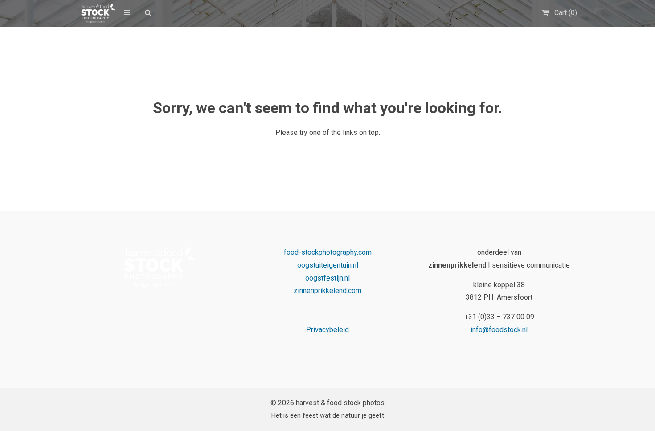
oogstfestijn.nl (327, 278)
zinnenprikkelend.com (327, 290)
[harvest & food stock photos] (96, 13)
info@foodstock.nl (499, 329)
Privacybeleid (327, 329)
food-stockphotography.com (328, 252)
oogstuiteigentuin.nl (327, 265)
